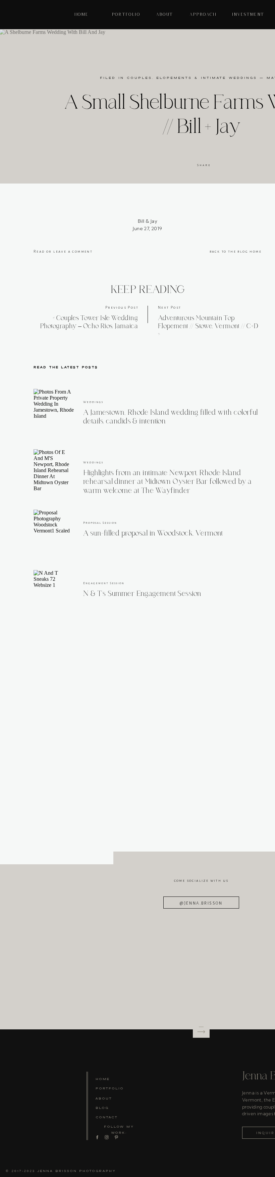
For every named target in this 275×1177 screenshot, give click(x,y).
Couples (139, 77)
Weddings (93, 402)
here (209, 500)
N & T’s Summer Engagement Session (142, 593)
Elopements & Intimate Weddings (206, 77)
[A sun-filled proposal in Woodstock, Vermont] (54, 530)
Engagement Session (103, 583)
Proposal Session (100, 522)
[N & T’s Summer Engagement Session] (54, 590)
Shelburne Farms (160, 348)
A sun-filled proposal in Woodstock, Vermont (153, 533)
